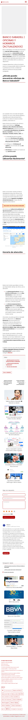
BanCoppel (5, 702)
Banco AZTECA (17, 690)
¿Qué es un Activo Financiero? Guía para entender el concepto (8, 382)
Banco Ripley (14, 702)
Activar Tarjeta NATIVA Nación (7, 681)
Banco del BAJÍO (5, 696)
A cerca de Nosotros (13, 714)
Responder (6, 553)
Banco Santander (16, 705)
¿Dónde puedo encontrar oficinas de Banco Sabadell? (14, 566)
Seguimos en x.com (20, 716)
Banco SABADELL (7, 372)
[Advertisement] (14, 20)
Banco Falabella (17, 699)
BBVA (3, 709)
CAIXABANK (14, 709)
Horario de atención (12, 366)
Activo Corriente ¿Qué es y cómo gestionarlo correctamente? (20, 382)
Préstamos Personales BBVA (6, 662)
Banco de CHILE (5, 694)
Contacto (5, 714)
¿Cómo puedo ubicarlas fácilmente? (12, 569)
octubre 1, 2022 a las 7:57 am (13, 526)
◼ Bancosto (5, 2)
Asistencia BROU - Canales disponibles (9, 668)
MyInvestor (20, 709)
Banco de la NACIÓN (17, 694)
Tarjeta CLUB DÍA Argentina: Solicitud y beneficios (10, 675)
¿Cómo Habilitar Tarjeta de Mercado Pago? (9, 683)
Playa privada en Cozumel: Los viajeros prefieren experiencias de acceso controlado (10, 674)
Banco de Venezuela (6, 699)
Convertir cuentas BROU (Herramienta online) (10, 667)
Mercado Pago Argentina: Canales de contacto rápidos (12, 677)
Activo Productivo (8, 690)
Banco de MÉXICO (15, 696)
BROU (8, 709)
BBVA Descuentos (4, 664)
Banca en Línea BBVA (5, 665)
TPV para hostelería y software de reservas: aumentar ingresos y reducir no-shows (11, 679)
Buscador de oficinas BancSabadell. (14, 206)
